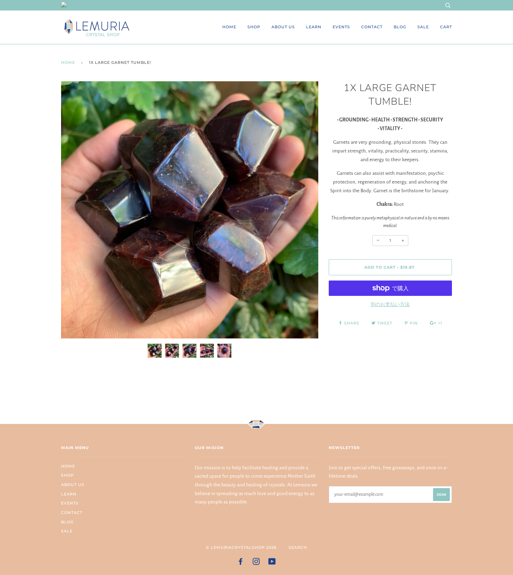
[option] (189, 209)
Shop (253, 26)
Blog (400, 26)
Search (298, 547)
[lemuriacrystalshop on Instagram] (256, 562)
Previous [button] (73, 209)
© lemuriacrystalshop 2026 (241, 547)
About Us (283, 26)
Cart (446, 26)
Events (341, 26)
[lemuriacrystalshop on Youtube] (272, 562)
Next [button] (305, 209)
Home (229, 26)
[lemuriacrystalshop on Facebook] (240, 562)
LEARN (313, 26)
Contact (371, 26)
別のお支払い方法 (390, 304)
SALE (423, 26)
